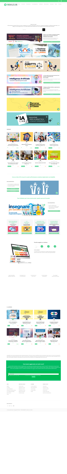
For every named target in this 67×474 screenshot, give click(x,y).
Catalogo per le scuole (22, 387)
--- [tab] (35, 246)
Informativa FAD (45, 390)
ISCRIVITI (52, 41)
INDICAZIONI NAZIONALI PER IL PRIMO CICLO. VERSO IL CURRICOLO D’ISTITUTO (40, 341)
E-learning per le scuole (22, 390)
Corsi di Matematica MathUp (10, 391)
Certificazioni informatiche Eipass (11, 390)
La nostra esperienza (34, 386)
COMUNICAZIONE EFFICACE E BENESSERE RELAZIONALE (26, 323)
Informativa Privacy (45, 387)
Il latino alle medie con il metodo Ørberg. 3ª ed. (26, 163)
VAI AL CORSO (51, 94)
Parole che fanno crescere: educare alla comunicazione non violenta (13, 163)
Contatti (32, 391)
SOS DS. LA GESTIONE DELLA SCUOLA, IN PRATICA (13, 323)
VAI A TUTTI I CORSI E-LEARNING (55, 347)
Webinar (8, 386)
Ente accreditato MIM (34, 387)
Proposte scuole (21, 386)
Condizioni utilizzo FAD (46, 391)
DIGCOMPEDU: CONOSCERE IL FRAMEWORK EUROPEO (54, 323)
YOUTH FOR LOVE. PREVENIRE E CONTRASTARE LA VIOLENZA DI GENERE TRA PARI (13, 341)
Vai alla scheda (13, 136)
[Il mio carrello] (61, 1)
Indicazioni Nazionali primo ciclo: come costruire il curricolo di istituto (13, 145)
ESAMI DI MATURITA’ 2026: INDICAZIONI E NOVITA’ (54, 341)
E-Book (8, 394)
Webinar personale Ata (22, 391)
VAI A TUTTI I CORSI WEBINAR (55, 169)
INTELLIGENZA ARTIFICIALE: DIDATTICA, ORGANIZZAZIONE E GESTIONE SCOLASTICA (26, 341)
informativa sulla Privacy (21, 375)
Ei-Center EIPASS (33, 390)
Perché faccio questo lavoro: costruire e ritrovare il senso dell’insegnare (54, 145)
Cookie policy (45, 386)
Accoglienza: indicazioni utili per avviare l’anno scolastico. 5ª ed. (40, 145)
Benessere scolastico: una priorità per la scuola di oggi (54, 163)
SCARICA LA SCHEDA (13, 188)
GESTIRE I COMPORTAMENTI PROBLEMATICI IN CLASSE (40, 323)
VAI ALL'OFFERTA (52, 82)
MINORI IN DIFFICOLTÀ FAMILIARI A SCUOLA (27, 145)
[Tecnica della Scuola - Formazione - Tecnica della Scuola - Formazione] (10, 5)
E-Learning (8, 387)
